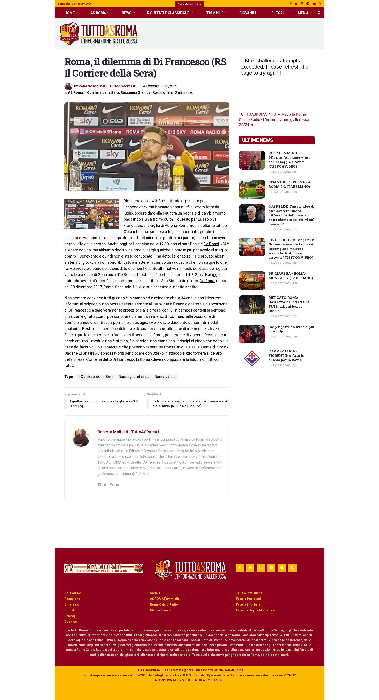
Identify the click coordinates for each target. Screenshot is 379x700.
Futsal (278, 13)
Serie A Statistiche (249, 593)
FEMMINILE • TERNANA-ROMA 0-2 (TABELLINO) (290, 184)
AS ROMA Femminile (165, 599)
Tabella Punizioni (248, 599)
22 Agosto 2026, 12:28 (283, 283)
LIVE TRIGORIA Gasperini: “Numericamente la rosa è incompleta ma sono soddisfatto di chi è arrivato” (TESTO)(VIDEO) (291, 249)
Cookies (70, 621)
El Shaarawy (89, 353)
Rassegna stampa (134, 377)
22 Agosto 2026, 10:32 (283, 316)
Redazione (72, 599)
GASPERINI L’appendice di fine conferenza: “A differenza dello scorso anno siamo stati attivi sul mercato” (291, 215)
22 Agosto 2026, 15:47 (283, 229)
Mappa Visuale (160, 610)
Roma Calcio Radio (164, 604)
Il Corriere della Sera (101, 92)
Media (303, 13)
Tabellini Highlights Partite (255, 610)
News (126, 13)
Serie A (155, 593)
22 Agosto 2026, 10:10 (283, 336)
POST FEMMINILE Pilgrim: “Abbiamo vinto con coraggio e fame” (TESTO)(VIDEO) (289, 159)
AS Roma (98, 13)
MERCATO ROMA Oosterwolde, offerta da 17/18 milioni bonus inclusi (288, 304)
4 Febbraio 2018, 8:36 (160, 86)
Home (69, 13)
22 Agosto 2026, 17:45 (283, 192)
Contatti (70, 610)
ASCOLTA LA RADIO (189, 3)
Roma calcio (165, 377)
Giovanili (247, 13)
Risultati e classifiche (168, 13)
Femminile (214, 13)
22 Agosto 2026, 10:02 (283, 365)
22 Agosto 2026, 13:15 (283, 263)
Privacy (69, 616)
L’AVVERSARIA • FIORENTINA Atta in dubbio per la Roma (286, 355)
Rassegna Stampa (135, 92)
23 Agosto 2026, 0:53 (283, 171)
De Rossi (211, 244)
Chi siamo (71, 604)
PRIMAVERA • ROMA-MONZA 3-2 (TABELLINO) (290, 275)
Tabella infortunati (249, 604)
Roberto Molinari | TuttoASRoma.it (107, 86)
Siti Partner (72, 593)
